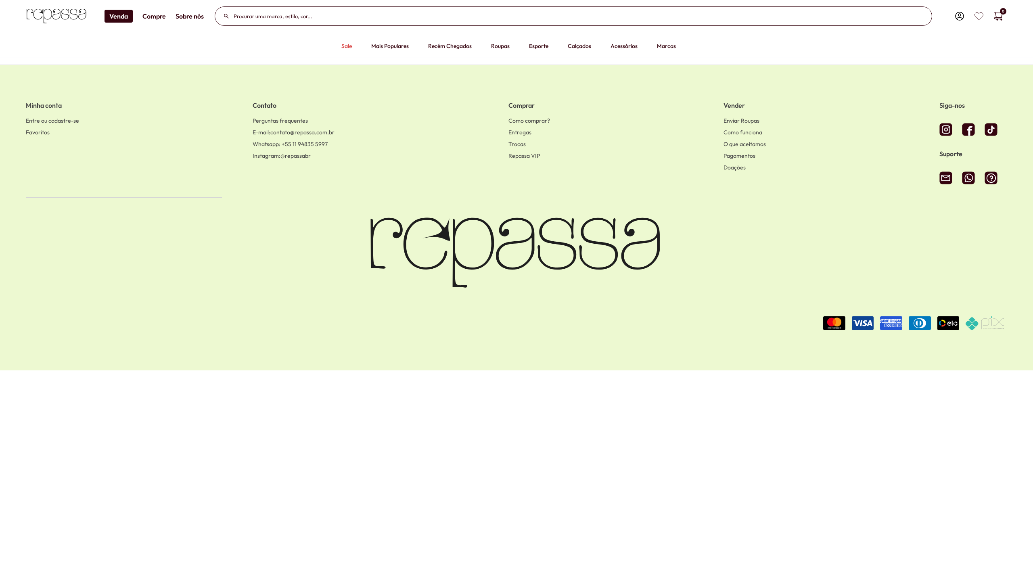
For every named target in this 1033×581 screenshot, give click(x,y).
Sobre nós (190, 16)
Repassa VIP (524, 155)
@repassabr (282, 155)
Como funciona (743, 132)
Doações (735, 167)
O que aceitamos (745, 144)
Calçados (579, 46)
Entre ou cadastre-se (52, 120)
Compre (154, 16)
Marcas (666, 46)
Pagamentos (739, 155)
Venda (118, 16)
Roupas (500, 46)
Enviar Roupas (741, 120)
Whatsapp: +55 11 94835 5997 (290, 144)
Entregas (519, 132)
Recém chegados (450, 46)
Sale (346, 46)
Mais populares (390, 46)
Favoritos (38, 132)
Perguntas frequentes (280, 120)
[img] (979, 16)
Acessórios (624, 46)
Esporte (538, 46)
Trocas (517, 144)
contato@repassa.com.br (294, 132)
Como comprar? (529, 120)
